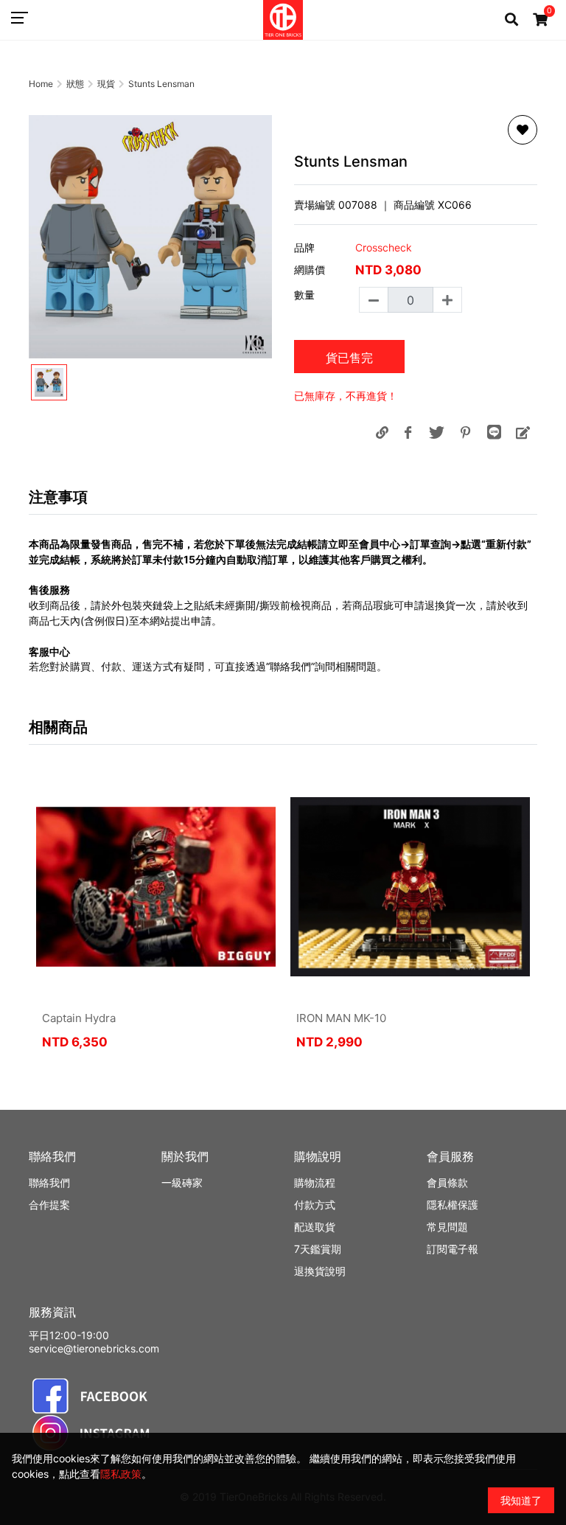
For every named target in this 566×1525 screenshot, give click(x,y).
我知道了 (521, 1500)
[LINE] (494, 432)
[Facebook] (407, 432)
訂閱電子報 (452, 1249)
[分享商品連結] (382, 432)
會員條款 (447, 1182)
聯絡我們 (49, 1182)
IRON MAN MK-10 (341, 1018)
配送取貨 (314, 1226)
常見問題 (447, 1226)
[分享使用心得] (522, 432)
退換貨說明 (320, 1271)
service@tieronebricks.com (94, 1348)
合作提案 (49, 1204)
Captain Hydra (79, 1018)
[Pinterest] (465, 432)
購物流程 (314, 1182)
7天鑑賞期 (317, 1249)
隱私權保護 (452, 1204)
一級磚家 (182, 1182)
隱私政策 (121, 1473)
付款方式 (314, 1204)
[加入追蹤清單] (522, 130)
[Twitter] (436, 432)
